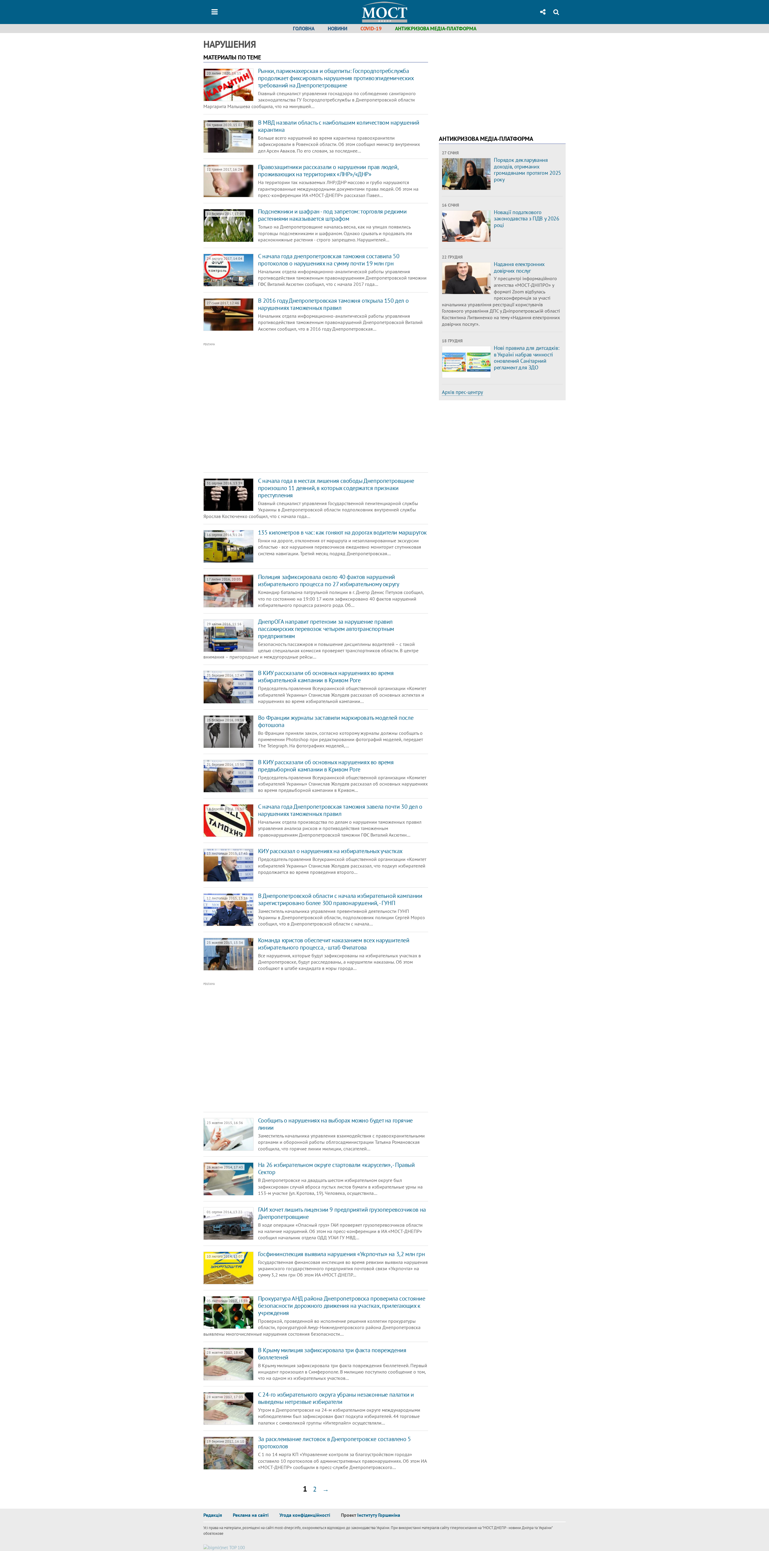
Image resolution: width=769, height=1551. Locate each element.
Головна (304, 28)
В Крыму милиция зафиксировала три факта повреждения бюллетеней (332, 1353)
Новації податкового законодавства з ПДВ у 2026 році (526, 219)
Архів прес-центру (462, 392)
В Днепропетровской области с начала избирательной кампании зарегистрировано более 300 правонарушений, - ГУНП (340, 899)
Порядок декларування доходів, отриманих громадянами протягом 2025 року (527, 169)
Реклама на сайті (251, 1515)
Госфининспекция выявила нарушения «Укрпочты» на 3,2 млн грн (341, 1254)
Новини (337, 28)
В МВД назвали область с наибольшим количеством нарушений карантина (338, 126)
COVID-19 (371, 28)
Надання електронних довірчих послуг (519, 267)
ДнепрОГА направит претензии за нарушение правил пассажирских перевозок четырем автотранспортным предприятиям (326, 629)
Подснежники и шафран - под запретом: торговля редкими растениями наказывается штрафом (332, 215)
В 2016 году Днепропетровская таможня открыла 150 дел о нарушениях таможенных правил (333, 304)
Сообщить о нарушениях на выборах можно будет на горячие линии (335, 1123)
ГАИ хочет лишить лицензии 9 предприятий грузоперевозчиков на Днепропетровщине (342, 1213)
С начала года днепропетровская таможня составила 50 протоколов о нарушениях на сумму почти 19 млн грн (329, 259)
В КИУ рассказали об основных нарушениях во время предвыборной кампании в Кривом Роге (326, 765)
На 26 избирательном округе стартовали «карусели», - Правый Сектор (336, 1168)
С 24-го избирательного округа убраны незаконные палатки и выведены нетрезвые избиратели (336, 1398)
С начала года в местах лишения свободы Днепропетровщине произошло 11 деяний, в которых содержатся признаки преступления (336, 488)
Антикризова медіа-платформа (435, 28)
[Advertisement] (290, 408)
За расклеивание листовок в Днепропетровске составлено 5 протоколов (334, 1442)
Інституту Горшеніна (378, 1515)
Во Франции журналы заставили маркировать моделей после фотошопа (335, 721)
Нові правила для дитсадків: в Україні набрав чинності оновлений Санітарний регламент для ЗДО (526, 357)
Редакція (212, 1515)
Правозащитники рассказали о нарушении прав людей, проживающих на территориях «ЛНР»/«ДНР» (328, 170)
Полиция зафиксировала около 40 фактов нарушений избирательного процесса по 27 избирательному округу (328, 580)
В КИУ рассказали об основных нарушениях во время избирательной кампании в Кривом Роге (326, 676)
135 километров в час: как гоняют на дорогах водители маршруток (342, 532)
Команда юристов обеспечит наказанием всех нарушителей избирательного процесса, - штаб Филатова (333, 943)
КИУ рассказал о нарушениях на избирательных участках (330, 851)
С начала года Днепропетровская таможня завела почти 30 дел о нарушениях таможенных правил (340, 810)
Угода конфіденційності (304, 1515)
